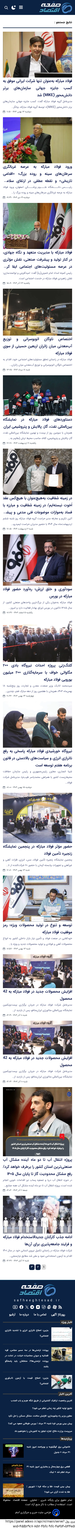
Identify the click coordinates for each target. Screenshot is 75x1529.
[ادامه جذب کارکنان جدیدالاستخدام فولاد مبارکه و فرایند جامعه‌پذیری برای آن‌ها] (37, 1215)
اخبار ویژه (66, 1322)
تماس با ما (40, 1314)
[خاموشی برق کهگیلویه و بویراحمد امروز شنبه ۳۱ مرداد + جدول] (13, 1451)
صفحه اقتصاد (19, 1500)
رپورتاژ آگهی (58, 1314)
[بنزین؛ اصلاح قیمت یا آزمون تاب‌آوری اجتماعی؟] (61, 1382)
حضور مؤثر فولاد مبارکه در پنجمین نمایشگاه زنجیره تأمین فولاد (37, 850)
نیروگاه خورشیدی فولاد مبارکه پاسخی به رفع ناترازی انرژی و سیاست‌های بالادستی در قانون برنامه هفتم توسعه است (37, 758)
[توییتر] (27, 1307)
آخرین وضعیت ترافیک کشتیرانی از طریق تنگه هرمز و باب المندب (41, 1400)
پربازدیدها (66, 1439)
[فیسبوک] (21, 1307)
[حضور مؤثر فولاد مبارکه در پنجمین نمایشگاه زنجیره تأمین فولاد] (37, 818)
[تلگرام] (32, 1307)
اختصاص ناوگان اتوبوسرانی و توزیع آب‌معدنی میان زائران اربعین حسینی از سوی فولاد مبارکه (37, 346)
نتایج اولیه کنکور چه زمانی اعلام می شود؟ (52, 1408)
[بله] (44, 1307)
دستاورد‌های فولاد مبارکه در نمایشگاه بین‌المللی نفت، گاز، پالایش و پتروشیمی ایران (37, 423)
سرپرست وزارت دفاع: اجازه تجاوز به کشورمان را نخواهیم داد (43, 1431)
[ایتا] (49, 1307)
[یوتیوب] (15, 1307)
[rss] (60, 1307)
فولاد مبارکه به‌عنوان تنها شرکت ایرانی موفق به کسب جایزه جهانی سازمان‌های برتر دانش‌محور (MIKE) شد (37, 88)
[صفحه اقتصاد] (55, 7)
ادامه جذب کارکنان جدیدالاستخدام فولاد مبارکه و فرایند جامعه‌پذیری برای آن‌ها (37, 1240)
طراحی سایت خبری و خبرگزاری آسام (33, 1513)
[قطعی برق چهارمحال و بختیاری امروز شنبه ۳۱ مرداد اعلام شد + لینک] (13, 1470)
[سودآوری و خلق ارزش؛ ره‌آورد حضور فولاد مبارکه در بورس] (37, 560)
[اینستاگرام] (38, 1307)
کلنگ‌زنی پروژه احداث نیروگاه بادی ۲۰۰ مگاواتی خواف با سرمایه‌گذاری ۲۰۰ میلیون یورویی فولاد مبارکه (37, 672)
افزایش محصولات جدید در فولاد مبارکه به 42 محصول (37, 995)
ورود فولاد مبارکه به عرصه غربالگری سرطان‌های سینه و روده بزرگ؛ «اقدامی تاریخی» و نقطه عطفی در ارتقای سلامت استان (37, 174)
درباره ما (24, 1314)
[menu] (21, 7)
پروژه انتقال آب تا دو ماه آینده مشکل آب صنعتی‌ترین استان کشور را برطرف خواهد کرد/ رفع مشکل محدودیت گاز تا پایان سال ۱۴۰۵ (37, 1167)
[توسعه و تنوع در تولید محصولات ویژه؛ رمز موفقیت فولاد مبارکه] (37, 899)
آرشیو (12, 1314)
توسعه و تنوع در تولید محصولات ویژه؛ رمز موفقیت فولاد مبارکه (37, 928)
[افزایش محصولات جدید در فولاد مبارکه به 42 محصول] (37, 971)
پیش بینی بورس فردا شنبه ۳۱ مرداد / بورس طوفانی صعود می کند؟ (40, 1423)
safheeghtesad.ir (37, 1300)
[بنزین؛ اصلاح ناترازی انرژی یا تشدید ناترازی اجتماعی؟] (61, 1334)
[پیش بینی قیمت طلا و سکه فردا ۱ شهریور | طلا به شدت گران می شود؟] (13, 1490)
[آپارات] (55, 1307)
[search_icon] (6, 7)
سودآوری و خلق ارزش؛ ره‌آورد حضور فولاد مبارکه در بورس (37, 592)
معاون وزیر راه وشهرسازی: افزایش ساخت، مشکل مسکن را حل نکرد (40, 1416)
